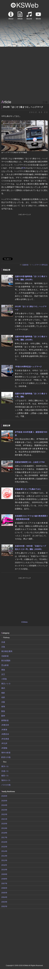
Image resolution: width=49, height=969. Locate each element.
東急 (3, 670)
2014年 (4, 851)
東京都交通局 (6, 651)
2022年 (4, 814)
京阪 (3, 702)
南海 (3, 706)
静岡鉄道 (5, 720)
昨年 (23, 168)
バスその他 (5, 785)
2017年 (4, 837)
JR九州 (4, 743)
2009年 (4, 874)
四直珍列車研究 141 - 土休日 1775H (30, 462)
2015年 (4, 847)
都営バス (5, 776)
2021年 (4, 819)
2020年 (4, 824)
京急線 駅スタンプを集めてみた (28, 489)
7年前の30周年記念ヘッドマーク (28, 367)
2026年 (4, 796)
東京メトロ (5, 684)
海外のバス (5, 780)
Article (20, 15)
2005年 (4, 893)
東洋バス (5, 766)
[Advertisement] (24, 73)
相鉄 (3, 693)
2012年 (4, 860)
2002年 (4, 906)
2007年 (4, 883)
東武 (3, 688)
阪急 (3, 711)
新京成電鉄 (5, 660)
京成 (3, 642)
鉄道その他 (5, 757)
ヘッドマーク (36, 265)
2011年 (4, 865)
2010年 (4, 870)
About (10, 15)
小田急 (4, 679)
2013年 (4, 856)
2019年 (4, 828)
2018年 (4, 833)
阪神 (3, 716)
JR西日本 (5, 734)
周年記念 (44, 265)
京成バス (5, 771)
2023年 (4, 810)
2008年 (4, 879)
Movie (38, 15)
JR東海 (4, 730)
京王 (3, 674)
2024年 (4, 805)
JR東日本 (5, 725)
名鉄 (3, 697)
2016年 (4, 842)
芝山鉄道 (5, 665)
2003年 (4, 902)
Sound (29, 15)
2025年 (4, 801)
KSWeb (24, 5)
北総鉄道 (25, 265)
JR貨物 (4, 748)
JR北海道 (5, 739)
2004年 (4, 897)
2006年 (4, 888)
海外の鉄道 (5, 753)
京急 (3, 647)
